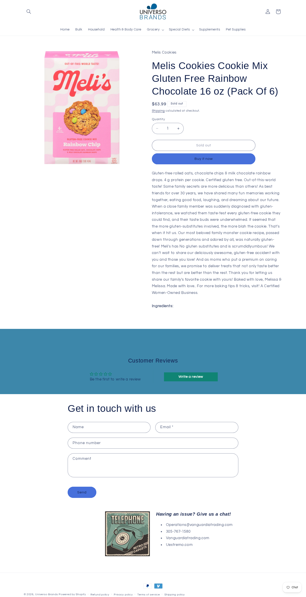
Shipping (158, 110)
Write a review (191, 376)
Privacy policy (123, 594)
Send (82, 492)
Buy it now (203, 159)
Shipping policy (174, 594)
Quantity (158, 119)
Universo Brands (46, 594)
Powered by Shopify (72, 594)
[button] (29, 12)
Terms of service (148, 594)
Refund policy (100, 594)
